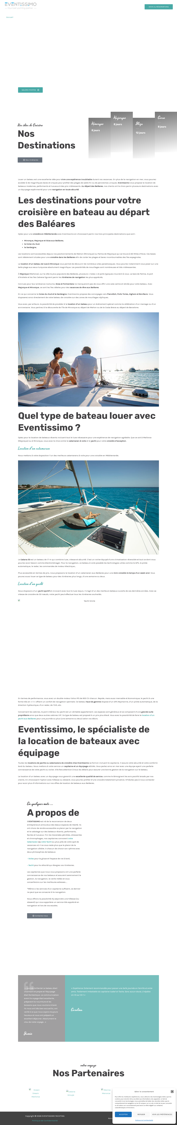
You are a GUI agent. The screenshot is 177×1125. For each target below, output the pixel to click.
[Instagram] (171, 17)
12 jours (140, 132)
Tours (49, 17)
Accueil (9, 17)
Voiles (31, 858)
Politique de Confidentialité (144, 1120)
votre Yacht (46, 842)
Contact (77, 17)
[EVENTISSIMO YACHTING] (20, 6)
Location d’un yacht (30, 584)
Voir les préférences (162, 1114)
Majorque (120, 118)
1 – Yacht (21, 17)
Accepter (123, 1114)
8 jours (96, 130)
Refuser (141, 1114)
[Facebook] (166, 17)
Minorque (98, 124)
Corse (161, 118)
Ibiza (139, 124)
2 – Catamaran (36, 17)
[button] (172, 1091)
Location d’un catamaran (34, 448)
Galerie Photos (63, 17)
